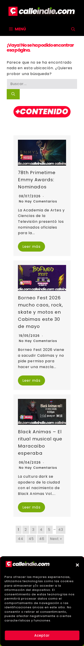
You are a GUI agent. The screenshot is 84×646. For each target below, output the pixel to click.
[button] (77, 565)
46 (41, 538)
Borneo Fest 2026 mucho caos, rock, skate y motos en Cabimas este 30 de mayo (40, 312)
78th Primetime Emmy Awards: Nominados (37, 179)
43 (60, 529)
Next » (56, 538)
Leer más (31, 246)
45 (31, 538)
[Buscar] (13, 94)
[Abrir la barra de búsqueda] (73, 29)
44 (20, 538)
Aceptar (42, 635)
